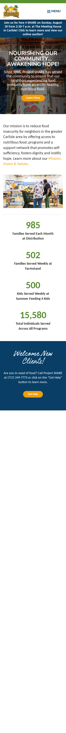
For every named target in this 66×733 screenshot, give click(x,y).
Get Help (33, 394)
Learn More (33, 97)
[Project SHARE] (11, 11)
